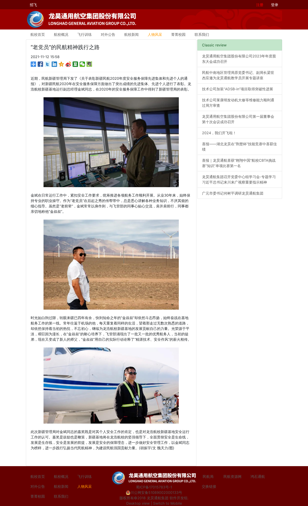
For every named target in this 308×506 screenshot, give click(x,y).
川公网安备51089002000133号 (156, 492)
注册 (259, 4)
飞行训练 (84, 34)
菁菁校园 (178, 34)
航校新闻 (131, 34)
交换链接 (209, 486)
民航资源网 (232, 476)
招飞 (33, 4)
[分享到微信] (82, 64)
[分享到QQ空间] (61, 64)
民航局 (208, 476)
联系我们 (202, 34)
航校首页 (37, 34)
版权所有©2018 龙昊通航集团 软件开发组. (154, 498)
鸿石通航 (258, 476)
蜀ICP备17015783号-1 (154, 487)
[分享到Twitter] (47, 64)
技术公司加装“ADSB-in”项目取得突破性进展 (237, 89)
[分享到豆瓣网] (75, 64)
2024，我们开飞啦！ (219, 133)
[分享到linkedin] (54, 64)
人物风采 (155, 34)
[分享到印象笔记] (89, 64)
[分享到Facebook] (40, 64)
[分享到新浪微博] (68, 64)
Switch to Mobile (167, 503)
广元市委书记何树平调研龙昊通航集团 (232, 193)
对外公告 (108, 34)
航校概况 (61, 34)
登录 (274, 4)
